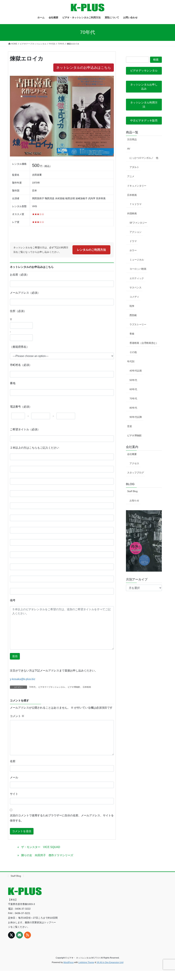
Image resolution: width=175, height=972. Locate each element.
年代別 (130, 361)
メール (14, 777)
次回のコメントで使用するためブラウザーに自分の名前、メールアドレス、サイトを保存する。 (62, 818)
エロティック (137, 278)
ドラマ (133, 241)
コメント (17, 716)
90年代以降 (136, 417)
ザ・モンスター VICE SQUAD (40, 847)
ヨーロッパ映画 (138, 269)
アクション (136, 232)
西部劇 (133, 315)
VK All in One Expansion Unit (110, 962)
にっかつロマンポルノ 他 (144, 157)
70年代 (32, 687)
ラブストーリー (138, 324)
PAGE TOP (167, 940)
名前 (12, 761)
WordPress (68, 962)
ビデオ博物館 (74, 687)
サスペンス (136, 287)
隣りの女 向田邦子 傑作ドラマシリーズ (47, 855)
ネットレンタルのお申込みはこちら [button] (83, 67)
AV (128, 148)
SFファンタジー (138, 222)
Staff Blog (132, 491)
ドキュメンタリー (136, 185)
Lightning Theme (86, 962)
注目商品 (132, 139)
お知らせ (134, 500)
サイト (14, 793)
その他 (133, 352)
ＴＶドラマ (136, 204)
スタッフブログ (135, 472)
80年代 (133, 407)
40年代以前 (136, 370)
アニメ (130, 176)
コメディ (134, 296)
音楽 (129, 426)
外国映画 (132, 213)
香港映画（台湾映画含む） (144, 343)
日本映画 (87, 687)
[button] (144, 71)
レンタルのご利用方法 (91, 249)
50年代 (133, 380)
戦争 (132, 306)
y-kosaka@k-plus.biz (22, 679)
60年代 (133, 389)
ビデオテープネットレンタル (51, 687)
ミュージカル (137, 259)
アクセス (134, 463)
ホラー (133, 250)
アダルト (134, 167)
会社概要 (132, 454)
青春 (132, 333)
